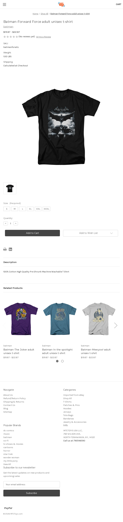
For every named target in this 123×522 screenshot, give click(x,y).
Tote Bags (68, 415)
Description (9, 262)
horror (6, 450)
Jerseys (67, 412)
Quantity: (8, 218)
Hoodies (67, 408)
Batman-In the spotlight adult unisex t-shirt (57, 351)
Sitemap (7, 412)
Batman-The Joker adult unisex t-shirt (18, 351)
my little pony (10, 461)
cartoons (8, 447)
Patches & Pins (71, 405)
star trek (8, 454)
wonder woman (11, 457)
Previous (4, 325)
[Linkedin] (10, 249)
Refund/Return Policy (14, 398)
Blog (5, 408)
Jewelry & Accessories (74, 422)
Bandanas (68, 418)
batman (7, 437)
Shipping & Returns (13, 401)
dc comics (8, 430)
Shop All (67, 398)
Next (115, 325)
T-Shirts (67, 401)
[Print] (5, 249)
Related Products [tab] (13, 288)
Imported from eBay (73, 395)
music (6, 434)
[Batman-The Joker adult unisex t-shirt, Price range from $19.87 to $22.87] (21, 319)
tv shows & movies (13, 444)
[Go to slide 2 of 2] (62, 361)
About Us (8, 395)
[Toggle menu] (4, 4)
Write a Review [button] (43, 36)
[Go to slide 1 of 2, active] (57, 361)
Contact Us (9, 405)
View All (7, 464)
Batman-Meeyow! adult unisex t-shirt (96, 351)
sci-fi (5, 440)
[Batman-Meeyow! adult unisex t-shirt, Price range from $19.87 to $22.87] (98, 319)
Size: (12, 203)
